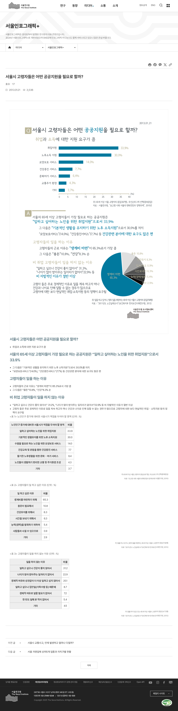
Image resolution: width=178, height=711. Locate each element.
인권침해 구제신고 (124, 682)
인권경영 (26, 682)
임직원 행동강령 (11, 682)
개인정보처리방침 (41, 682)
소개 (115, 5)
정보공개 (143, 5)
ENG (153, 5)
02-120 (72, 696)
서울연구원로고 (22, 5)
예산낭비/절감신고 (105, 682)
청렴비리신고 (88, 682)
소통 (103, 5)
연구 (62, 5)
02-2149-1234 (47, 696)
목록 (89, 665)
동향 (74, 5)
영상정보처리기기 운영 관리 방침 (65, 682)
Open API (140, 682)
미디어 (88, 5)
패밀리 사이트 (159, 693)
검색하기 (160, 5)
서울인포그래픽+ (56, 48)
